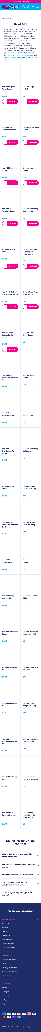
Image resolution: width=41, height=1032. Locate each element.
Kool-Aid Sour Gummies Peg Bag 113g (9, 815)
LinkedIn (5, 1000)
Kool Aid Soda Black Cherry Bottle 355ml (10, 293)
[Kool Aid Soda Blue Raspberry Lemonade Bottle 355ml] (31, 238)
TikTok (4, 988)
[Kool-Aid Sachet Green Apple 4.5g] (31, 475)
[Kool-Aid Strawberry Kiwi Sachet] (31, 438)
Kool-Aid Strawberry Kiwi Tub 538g (30, 740)
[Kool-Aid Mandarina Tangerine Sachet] (31, 620)
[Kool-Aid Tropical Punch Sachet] (10, 76)
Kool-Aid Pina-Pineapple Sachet (8, 210)
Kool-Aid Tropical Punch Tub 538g (29, 523)
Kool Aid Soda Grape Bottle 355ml (30, 293)
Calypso (30, 55)
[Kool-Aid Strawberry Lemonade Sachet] (31, 198)
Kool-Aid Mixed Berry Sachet (31, 128)
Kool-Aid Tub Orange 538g (10, 778)
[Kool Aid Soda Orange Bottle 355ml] (10, 322)
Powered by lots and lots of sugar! (21, 1027)
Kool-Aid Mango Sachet (8, 487)
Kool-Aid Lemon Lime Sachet (10, 633)
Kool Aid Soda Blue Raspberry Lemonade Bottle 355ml (30, 251)
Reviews (5, 927)
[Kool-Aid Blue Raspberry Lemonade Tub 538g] (10, 511)
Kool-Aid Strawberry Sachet (10, 169)
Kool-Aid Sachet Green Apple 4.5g (29, 487)
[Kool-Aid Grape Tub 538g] (10, 656)
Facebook (5, 996)
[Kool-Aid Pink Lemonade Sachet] (10, 116)
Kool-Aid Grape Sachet (28, 88)
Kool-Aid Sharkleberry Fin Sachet (8, 451)
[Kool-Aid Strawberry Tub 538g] (31, 656)
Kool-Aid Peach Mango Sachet (8, 561)
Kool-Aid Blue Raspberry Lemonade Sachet (10, 377)
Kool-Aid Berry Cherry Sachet (28, 414)
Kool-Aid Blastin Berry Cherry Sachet (30, 778)
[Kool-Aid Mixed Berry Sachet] (31, 116)
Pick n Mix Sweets (8, 948)
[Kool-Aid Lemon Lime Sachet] (10, 620)
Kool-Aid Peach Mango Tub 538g (29, 704)
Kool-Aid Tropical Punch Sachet (8, 88)
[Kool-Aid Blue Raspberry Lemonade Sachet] (10, 364)
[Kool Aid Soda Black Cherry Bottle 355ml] (10, 281)
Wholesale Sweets (9, 960)
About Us (5, 923)
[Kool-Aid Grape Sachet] (31, 76)
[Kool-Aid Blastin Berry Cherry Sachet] (31, 766)
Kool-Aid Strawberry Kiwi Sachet (30, 450)
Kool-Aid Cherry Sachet (29, 376)
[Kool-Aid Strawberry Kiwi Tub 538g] (31, 728)
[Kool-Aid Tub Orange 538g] (10, 766)
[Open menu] (37, 7)
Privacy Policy (7, 976)
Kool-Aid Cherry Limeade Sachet (8, 597)
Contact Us (6, 936)
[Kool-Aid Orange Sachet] (10, 238)
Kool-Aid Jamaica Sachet (29, 561)
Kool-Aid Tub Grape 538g (9, 704)
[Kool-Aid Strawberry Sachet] (10, 157)
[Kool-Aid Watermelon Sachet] (10, 402)
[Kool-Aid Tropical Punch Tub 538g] (31, 511)
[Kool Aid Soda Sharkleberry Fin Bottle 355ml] (31, 802)
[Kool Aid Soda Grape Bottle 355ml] (31, 281)
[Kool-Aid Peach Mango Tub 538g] (31, 692)
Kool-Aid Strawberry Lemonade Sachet (30, 210)
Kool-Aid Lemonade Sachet (30, 169)
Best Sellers (25, 2)
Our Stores (6, 931)
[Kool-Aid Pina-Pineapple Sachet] (10, 198)
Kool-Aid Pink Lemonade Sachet (9, 128)
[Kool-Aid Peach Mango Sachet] (10, 549)
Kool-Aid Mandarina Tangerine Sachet (30, 633)
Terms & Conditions (9, 972)
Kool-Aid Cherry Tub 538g (30, 597)
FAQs (4, 964)
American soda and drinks (16, 55)
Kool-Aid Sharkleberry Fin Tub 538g (9, 741)
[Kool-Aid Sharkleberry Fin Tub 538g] (10, 728)
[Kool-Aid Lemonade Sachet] (31, 157)
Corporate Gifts (8, 944)
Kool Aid (9, 18)
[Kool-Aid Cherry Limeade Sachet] (10, 585)
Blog (3, 1004)
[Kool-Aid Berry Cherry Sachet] (31, 402)
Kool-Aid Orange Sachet (8, 250)
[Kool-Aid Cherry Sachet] (31, 364)
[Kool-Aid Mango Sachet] (10, 475)
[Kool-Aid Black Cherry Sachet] (31, 322)
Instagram (5, 992)
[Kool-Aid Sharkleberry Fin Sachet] (10, 438)
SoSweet (9, 1027)
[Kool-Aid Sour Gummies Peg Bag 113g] (10, 802)
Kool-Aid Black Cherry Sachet (28, 334)
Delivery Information (9, 968)
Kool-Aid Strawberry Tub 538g (30, 669)
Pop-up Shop (7, 940)
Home (3, 18)
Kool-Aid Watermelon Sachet (9, 414)
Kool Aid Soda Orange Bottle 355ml (7, 335)
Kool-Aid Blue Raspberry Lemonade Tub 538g (10, 524)
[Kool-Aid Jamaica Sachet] (31, 549)
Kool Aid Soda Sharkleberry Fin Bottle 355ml (29, 815)
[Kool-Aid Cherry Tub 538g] (31, 585)
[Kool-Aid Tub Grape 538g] (10, 692)
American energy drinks (13, 57)
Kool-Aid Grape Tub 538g (9, 669)
